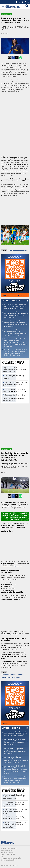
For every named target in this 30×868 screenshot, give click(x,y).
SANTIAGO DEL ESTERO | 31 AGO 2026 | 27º (12, 10)
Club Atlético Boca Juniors (18, 250)
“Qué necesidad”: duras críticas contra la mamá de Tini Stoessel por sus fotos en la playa (14, 369)
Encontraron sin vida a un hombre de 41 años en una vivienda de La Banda (15, 384)
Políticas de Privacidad (8, 860)
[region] (15, 141)
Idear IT (15, 865)
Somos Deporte (6, 14)
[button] (3, 6)
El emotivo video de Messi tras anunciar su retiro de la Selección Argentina (14, 377)
